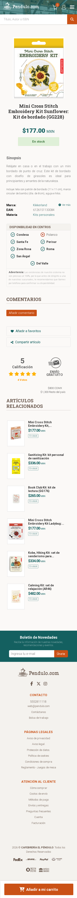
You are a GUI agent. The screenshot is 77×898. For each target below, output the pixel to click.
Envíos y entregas (38, 805)
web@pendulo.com (39, 706)
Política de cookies (38, 755)
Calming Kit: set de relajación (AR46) (41, 587)
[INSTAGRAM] (45, 684)
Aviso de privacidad (38, 738)
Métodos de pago (39, 799)
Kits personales (44, 215)
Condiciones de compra (38, 761)
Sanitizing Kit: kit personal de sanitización (46, 456)
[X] (39, 684)
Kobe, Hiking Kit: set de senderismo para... (44, 554)
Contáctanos (38, 712)
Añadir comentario (21, 313)
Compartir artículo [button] (27, 342)
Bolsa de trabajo (38, 717)
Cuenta (38, 817)
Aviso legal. (38, 744)
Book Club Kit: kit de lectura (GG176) (41, 489)
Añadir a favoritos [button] (28, 331)
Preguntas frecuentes (38, 811)
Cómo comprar (38, 787)
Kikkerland (40, 205)
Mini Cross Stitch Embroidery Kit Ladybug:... (46, 521)
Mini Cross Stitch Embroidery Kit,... (40, 424)
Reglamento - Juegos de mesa (38, 767)
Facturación (38, 823)
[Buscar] (72, 19)
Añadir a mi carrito (41, 889)
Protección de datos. (38, 750)
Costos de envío (38, 793)
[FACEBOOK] (32, 684)
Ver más (66, 205)
